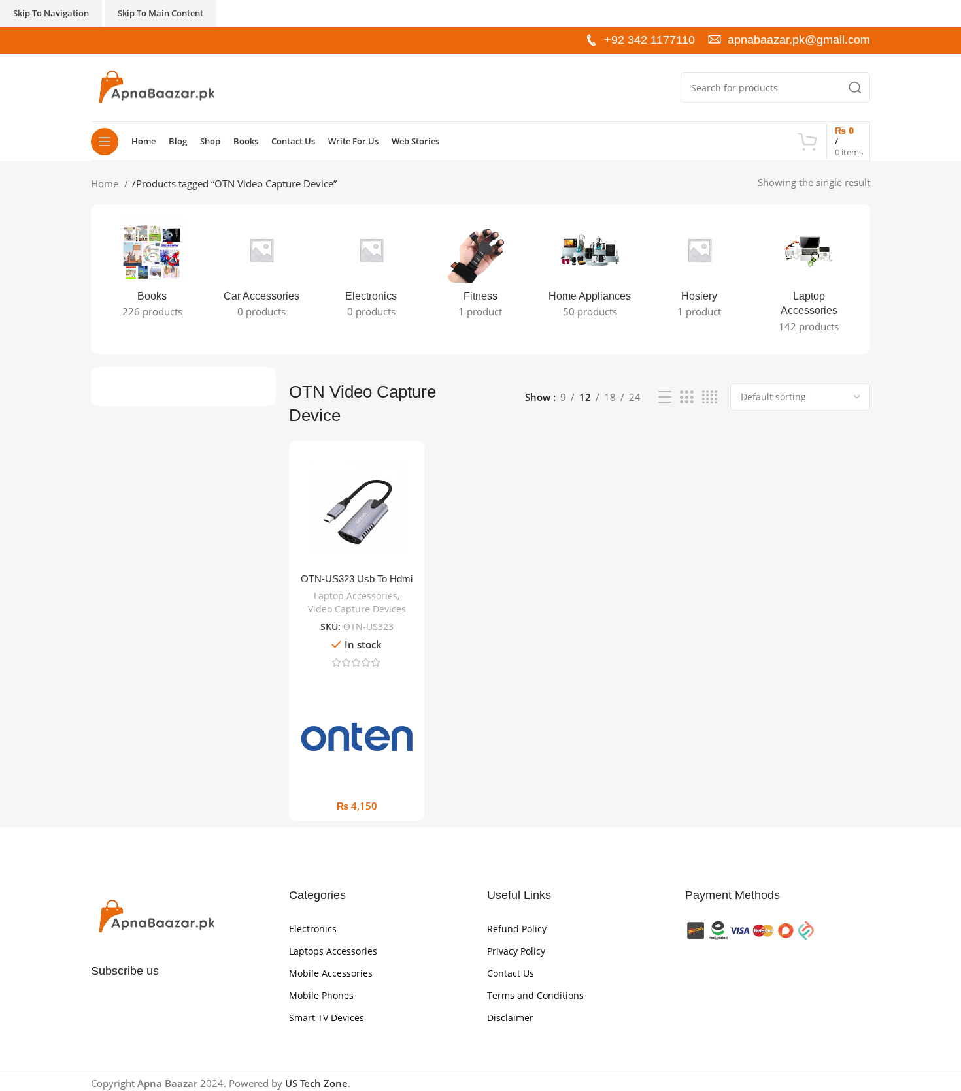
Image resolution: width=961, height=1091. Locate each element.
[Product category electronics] (371, 271)
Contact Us (510, 973)
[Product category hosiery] (699, 271)
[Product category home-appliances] (590, 271)
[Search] (855, 87)
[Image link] (156, 916)
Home (106, 183)
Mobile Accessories (331, 973)
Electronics (313, 929)
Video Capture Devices (357, 609)
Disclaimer (510, 1017)
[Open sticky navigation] (104, 142)
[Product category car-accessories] (261, 271)
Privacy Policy (516, 951)
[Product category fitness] (480, 271)
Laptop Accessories (355, 596)
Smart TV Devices (326, 1017)
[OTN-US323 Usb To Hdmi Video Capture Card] (356, 508)
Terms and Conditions (535, 995)
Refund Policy (517, 929)
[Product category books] (152, 271)
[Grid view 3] (686, 397)
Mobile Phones (321, 995)
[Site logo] (156, 86)
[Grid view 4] (709, 397)
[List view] (664, 397)
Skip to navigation (51, 13)
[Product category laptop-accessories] (809, 279)
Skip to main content (160, 13)
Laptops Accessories (333, 951)
